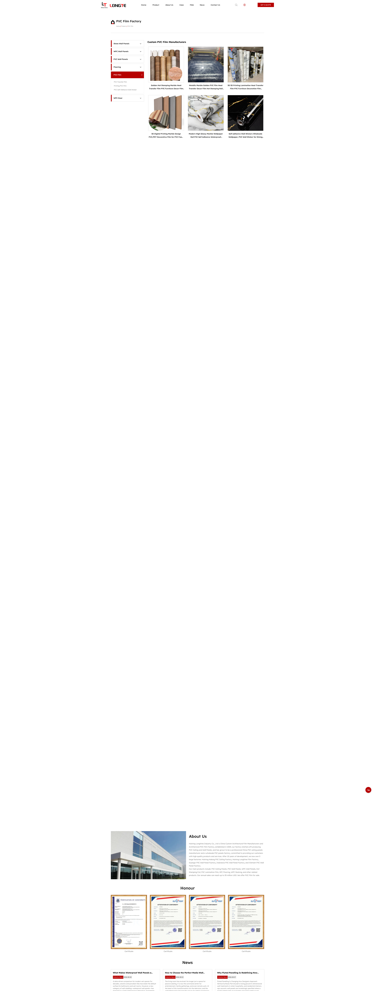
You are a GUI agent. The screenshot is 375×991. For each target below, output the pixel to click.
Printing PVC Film (120, 86)
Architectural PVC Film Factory (201, 847)
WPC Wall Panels (121, 51)
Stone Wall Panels (121, 43)
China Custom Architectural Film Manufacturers (239, 844)
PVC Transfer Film (120, 82)
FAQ (192, 5)
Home (143, 5)
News (202, 5)
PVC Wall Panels (121, 59)
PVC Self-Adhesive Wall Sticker (125, 90)
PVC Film (117, 75)
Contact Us (215, 5)
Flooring (117, 67)
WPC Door (118, 98)
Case (181, 5)
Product (156, 5)
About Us (169, 5)
